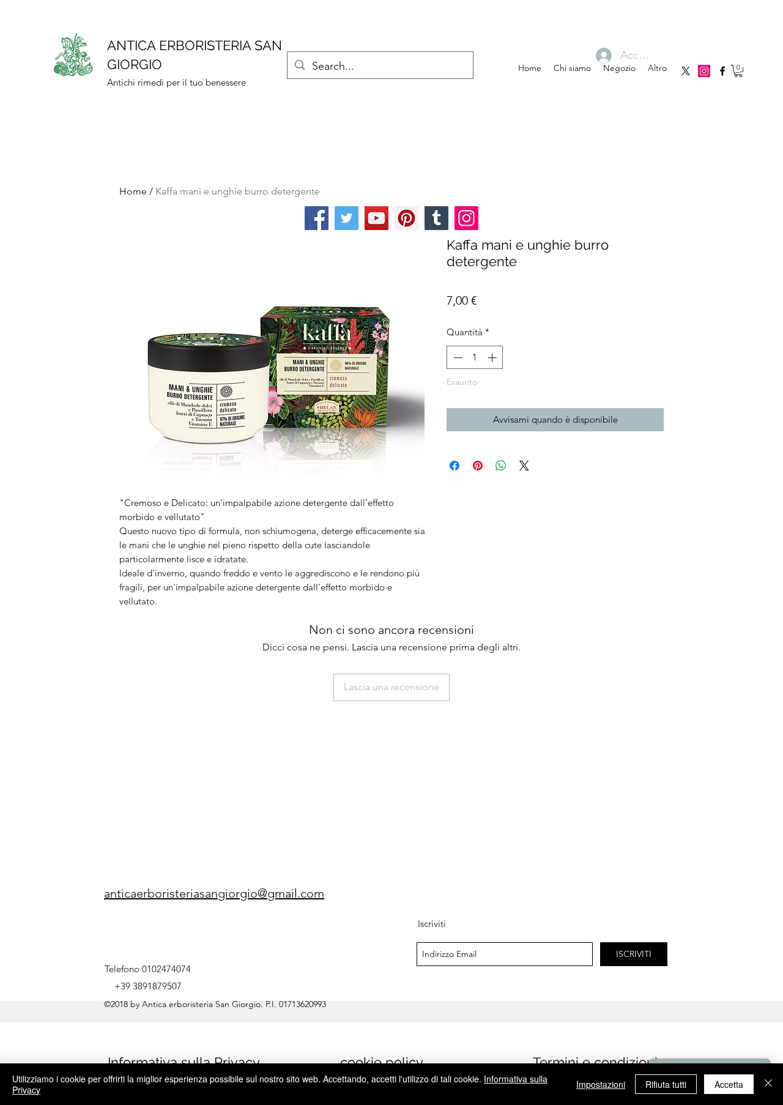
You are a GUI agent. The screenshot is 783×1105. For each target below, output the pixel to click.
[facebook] (722, 71)
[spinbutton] (475, 357)
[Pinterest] (406, 218)
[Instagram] (704, 71)
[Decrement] (456, 357)
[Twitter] (346, 218)
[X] (686, 71)
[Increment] (493, 357)
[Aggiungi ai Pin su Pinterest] (477, 465)
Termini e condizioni (595, 1062)
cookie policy (381, 1062)
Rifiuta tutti (665, 1084)
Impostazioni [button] (600, 1084)
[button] (738, 71)
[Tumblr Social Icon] (436, 218)
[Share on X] (524, 465)
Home (133, 191)
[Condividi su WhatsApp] (501, 465)
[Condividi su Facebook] (454, 465)
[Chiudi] (768, 1084)
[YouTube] (376, 218)
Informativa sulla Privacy (184, 1062)
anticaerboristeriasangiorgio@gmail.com (214, 893)
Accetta (728, 1084)
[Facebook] (316, 218)
